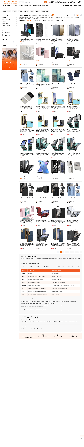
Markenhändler (45, 5)
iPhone (32, 11)
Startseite (4, 8)
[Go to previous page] (58, 252)
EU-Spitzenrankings (27, 5)
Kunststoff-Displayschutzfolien (26, 268)
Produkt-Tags (5, 15)
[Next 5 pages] (76, 252)
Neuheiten (16, 5)
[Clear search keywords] (51, 15)
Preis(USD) (4, 39)
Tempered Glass (19, 8)
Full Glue (20, 11)
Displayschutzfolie (45, 11)
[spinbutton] (5, 42)
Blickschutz (26, 11)
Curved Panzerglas (6, 11)
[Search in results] (53, 15)
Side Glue (14, 11)
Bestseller (21, 5)
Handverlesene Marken (67, 5)
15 (78, 251)
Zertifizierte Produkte (37, 5)
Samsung (37, 11)
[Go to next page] (81, 252)
